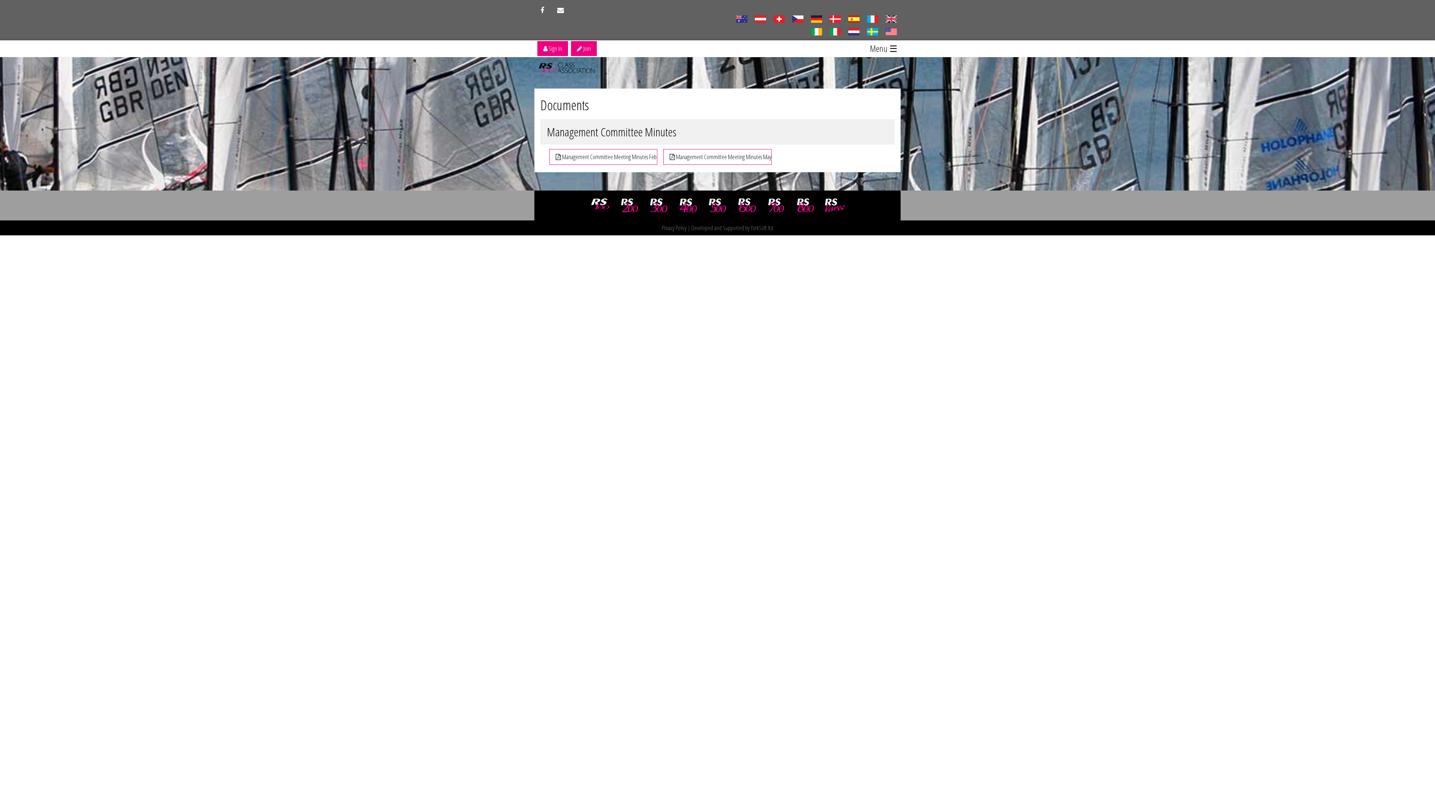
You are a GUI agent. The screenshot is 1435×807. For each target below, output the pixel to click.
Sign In (554, 48)
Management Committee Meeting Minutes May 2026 (723, 157)
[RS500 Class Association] (717, 205)
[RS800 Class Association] (805, 205)
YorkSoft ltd (762, 228)
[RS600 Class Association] (747, 205)
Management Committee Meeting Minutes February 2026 (609, 157)
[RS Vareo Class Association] (835, 205)
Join (586, 48)
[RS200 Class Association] (629, 205)
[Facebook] (542, 10)
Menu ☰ (884, 48)
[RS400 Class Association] (688, 205)
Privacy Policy (674, 228)
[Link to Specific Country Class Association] (891, 18)
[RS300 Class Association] (659, 205)
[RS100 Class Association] (600, 205)
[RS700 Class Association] (776, 205)
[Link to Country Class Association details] (741, 18)
